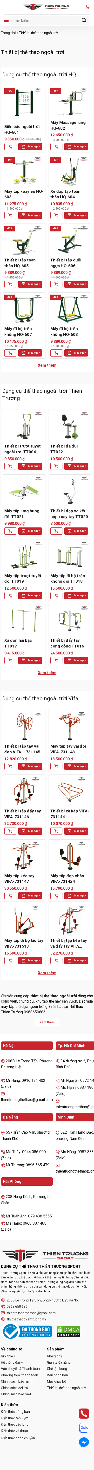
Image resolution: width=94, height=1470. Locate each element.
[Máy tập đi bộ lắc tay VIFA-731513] (24, 920)
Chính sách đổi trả (14, 1388)
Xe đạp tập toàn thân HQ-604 (65, 194)
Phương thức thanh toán (19, 1375)
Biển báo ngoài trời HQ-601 (22, 129)
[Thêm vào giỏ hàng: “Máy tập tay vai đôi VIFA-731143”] (56, 766)
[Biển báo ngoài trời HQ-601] (24, 102)
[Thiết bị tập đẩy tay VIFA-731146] (24, 791)
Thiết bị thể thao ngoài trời (66, 1388)
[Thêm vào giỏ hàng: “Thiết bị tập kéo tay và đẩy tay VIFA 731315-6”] (56, 960)
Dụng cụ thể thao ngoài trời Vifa (40, 699)
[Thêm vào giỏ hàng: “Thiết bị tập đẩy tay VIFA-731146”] (10, 831)
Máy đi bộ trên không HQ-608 (64, 331)
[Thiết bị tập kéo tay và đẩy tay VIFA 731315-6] (70, 920)
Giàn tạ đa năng (59, 1362)
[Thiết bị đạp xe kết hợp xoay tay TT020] (70, 491)
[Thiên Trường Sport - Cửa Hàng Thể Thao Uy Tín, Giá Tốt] (47, 7)
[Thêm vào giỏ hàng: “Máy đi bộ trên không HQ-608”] (56, 353)
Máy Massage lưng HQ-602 (68, 125)
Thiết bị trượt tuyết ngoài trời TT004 (22, 449)
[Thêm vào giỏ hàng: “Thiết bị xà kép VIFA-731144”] (56, 831)
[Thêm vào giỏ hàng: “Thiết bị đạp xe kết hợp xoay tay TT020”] (56, 531)
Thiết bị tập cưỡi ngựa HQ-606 (65, 263)
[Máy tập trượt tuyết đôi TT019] (24, 556)
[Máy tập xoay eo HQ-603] (24, 171)
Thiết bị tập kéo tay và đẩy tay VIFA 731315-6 (68, 943)
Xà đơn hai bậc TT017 (18, 643)
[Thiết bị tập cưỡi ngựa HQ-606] (70, 240)
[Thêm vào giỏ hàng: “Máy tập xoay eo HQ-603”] (10, 215)
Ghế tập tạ (54, 1356)
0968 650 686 (17, 1306)
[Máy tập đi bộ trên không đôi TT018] (70, 556)
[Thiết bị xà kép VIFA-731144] (70, 791)
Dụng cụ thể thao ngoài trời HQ (39, 75)
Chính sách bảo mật (16, 1394)
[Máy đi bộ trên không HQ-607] (24, 309)
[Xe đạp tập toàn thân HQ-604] (70, 171)
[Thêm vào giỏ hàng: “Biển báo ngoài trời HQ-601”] (10, 146)
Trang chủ (8, 33)
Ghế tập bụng (57, 1369)
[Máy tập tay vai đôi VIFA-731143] (70, 726)
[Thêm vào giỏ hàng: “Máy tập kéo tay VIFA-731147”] (10, 895)
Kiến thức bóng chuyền (18, 1438)
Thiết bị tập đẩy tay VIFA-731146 (22, 814)
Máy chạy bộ (56, 1381)
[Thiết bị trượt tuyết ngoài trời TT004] (24, 426)
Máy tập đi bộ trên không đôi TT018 (67, 578)
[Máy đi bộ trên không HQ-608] (70, 309)
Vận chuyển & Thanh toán (20, 1369)
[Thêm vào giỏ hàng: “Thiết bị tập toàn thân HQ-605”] (10, 284)
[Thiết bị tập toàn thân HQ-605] (24, 240)
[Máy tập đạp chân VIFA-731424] (70, 856)
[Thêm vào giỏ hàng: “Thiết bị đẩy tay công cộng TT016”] (56, 660)
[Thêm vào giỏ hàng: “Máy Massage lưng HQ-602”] (56, 146)
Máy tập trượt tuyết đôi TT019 (22, 578)
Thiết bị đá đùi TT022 (64, 449)
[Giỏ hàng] (87, 7)
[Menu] (6, 20)
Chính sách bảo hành (17, 1381)
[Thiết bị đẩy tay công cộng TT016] (70, 620)
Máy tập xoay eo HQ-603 (24, 194)
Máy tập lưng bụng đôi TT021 (21, 513)
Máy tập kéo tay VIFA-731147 (19, 878)
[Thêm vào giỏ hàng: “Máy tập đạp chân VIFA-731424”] (56, 895)
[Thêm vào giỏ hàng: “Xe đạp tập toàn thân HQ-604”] (56, 215)
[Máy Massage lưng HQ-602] (70, 102)
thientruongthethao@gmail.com (31, 1313)
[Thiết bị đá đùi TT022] (70, 426)
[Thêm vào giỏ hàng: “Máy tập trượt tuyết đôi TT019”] (10, 595)
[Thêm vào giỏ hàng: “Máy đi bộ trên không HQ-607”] (10, 353)
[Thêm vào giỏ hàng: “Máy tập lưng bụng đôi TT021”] (10, 531)
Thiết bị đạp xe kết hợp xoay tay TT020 (69, 513)
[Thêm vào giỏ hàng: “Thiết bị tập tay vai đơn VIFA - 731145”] (10, 766)
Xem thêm (47, 365)
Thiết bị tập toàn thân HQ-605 (20, 263)
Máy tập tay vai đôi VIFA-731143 (68, 749)
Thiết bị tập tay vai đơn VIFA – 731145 (22, 749)
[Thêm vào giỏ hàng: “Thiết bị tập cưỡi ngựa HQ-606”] (56, 284)
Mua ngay (34, 146)
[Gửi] (84, 20)
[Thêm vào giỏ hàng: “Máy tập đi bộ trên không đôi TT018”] (56, 595)
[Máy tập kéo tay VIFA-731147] (24, 856)
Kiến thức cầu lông (14, 1424)
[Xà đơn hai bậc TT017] (24, 620)
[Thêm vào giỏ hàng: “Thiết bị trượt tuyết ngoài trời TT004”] (10, 466)
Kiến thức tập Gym (14, 1418)
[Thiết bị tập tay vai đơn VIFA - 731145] (24, 726)
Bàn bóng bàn (57, 1375)
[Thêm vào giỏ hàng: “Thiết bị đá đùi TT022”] (56, 466)
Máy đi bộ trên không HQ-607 (18, 331)
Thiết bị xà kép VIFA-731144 (69, 814)
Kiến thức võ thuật (14, 1431)
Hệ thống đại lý (12, 1362)
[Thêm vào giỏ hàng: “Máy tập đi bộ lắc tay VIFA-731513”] (10, 960)
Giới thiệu (8, 1356)
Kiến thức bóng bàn (15, 1412)
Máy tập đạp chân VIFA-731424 (67, 878)
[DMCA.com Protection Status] (69, 1331)
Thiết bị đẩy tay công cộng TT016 (67, 643)
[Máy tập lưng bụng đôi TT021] (24, 491)
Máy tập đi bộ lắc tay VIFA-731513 (23, 943)
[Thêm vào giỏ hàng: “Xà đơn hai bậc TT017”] (10, 660)
